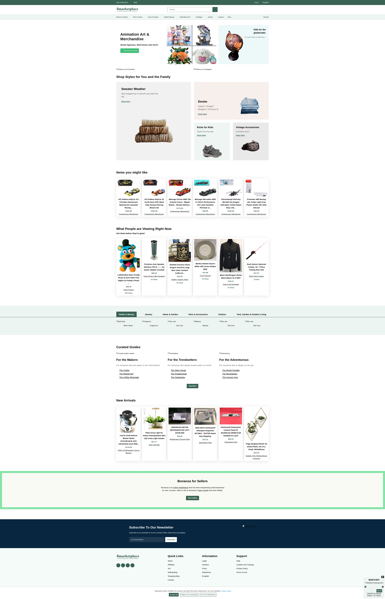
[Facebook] (118, 565)
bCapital (205, 576)
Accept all (174, 595)
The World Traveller (231, 370)
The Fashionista (178, 377)
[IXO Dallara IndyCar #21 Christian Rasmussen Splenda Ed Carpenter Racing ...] (128, 197)
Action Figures (128, 290)
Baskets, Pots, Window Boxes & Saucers (256, 457)
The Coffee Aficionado (129, 377)
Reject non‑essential (189, 595)
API (169, 569)
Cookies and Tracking (245, 565)
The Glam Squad (178, 370)
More (229, 17)
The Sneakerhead (179, 374)
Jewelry (210, 17)
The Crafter (124, 370)
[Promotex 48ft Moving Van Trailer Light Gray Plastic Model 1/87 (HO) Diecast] (256, 197)
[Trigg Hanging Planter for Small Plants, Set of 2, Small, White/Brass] (256, 434)
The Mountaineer (229, 374)
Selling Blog (172, 572)
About (170, 561)
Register (266, 2)
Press (204, 569)
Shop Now (125, 102)
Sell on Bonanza (122, 2)
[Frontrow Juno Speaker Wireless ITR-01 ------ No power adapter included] (154, 267)
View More (192, 386)
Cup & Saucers (205, 276)
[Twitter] (123, 565)
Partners (205, 565)
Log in (256, 2)
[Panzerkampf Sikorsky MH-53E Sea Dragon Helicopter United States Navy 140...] (231, 197)
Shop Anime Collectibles (131, 50)
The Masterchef (126, 374)
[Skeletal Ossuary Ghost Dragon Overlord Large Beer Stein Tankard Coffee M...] (180, 267)
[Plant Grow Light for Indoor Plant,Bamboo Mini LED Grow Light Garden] (154, 434)
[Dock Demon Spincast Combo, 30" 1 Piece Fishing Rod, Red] (256, 267)
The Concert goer (230, 377)
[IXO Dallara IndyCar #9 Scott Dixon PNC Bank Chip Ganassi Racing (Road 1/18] (154, 197)
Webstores (206, 572)
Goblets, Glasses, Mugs (179, 279)
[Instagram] (132, 565)
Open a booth (203, 490)
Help (135, 2)
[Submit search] (215, 9)
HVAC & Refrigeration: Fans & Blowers (128, 452)
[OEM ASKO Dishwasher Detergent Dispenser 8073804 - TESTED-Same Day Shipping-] (205, 434)
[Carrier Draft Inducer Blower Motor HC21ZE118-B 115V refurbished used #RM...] (128, 434)
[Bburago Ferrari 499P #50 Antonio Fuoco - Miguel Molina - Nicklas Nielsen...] (180, 197)
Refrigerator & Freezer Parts (180, 439)
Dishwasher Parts (205, 443)
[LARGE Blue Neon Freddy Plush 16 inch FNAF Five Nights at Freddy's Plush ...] (128, 267)
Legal (204, 561)
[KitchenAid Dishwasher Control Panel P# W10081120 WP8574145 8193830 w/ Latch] (231, 434)
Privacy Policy (242, 569)
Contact (171, 580)
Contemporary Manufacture (128, 214)
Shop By (266, 17)
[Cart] (266, 9)
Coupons (221, 17)
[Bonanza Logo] (127, 9)
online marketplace (180, 488)
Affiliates (171, 565)
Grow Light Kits (154, 445)
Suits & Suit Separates (231, 284)
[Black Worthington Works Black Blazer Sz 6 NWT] (231, 267)
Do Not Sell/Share (208, 595)
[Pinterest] (128, 565)
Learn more (226, 591)
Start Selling (192, 498)
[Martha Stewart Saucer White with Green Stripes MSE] (205, 267)
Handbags (199, 17)
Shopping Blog (173, 576)
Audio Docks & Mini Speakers (154, 276)
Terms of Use (241, 572)
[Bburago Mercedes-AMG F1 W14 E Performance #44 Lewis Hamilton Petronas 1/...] (205, 197)
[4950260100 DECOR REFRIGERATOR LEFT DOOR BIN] (180, 434)
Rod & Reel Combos (256, 276)
